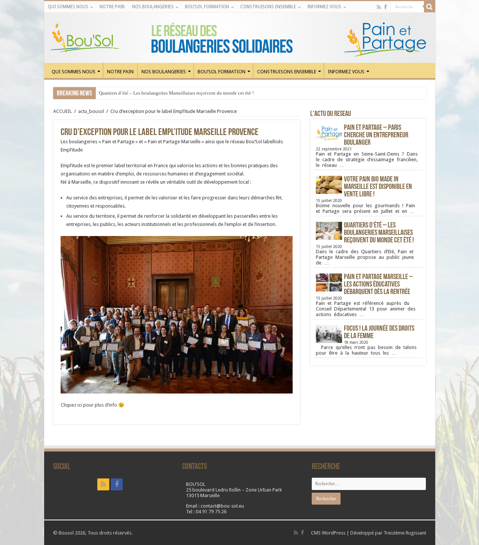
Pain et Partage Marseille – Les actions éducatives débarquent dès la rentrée (378, 284)
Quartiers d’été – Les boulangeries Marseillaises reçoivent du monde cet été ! (176, 93)
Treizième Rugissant (405, 533)
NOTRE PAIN (112, 6)
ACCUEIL (62, 111)
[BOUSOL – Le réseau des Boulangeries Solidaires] (239, 38)
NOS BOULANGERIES (153, 6)
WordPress (333, 533)
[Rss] (379, 7)
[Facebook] (385, 7)
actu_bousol (91, 111)
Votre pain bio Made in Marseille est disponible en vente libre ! (378, 187)
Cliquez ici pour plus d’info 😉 (92, 405)
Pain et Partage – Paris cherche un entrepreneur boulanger (376, 135)
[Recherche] (429, 6)
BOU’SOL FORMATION (207, 6)
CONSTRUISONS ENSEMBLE (268, 6)
